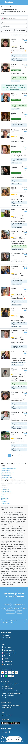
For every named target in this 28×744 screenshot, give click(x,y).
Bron (2, 496)
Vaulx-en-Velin (4, 498)
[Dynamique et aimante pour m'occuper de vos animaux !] (14, 240)
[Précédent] (6, 455)
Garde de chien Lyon (6, 474)
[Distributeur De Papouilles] (14, 136)
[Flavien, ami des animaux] (14, 101)
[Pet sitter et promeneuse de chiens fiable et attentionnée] (14, 257)
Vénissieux (4, 501)
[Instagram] (6, 731)
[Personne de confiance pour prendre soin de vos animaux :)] (14, 358)
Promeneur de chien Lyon (7, 472)
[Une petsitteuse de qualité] (14, 317)
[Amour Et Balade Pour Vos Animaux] (14, 339)
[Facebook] (2, 731)
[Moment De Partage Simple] (14, 218)
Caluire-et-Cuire (5, 489)
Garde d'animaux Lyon (6, 477)
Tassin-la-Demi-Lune (6, 493)
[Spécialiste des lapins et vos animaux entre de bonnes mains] (14, 420)
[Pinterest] (9, 731)
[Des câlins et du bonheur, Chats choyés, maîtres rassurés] (14, 175)
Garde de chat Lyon (6, 475)
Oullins (3, 494)
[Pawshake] (8, 2)
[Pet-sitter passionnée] (14, 119)
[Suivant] (21, 455)
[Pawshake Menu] (2, 2)
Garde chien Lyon (5, 470)
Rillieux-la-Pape (5, 500)
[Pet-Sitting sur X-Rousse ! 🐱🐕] (14, 49)
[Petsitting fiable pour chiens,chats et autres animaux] (14, 378)
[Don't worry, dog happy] (14, 197)
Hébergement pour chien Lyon (8, 468)
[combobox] (14, 18)
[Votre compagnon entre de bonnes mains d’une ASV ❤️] (14, 296)
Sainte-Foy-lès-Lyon (6, 491)
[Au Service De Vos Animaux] (14, 275)
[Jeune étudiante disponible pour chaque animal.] (14, 72)
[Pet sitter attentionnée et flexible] (14, 441)
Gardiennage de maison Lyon (8, 479)
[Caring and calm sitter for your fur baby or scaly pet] (14, 154)
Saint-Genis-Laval (5, 503)
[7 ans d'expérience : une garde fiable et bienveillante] (14, 400)
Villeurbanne (4, 488)
